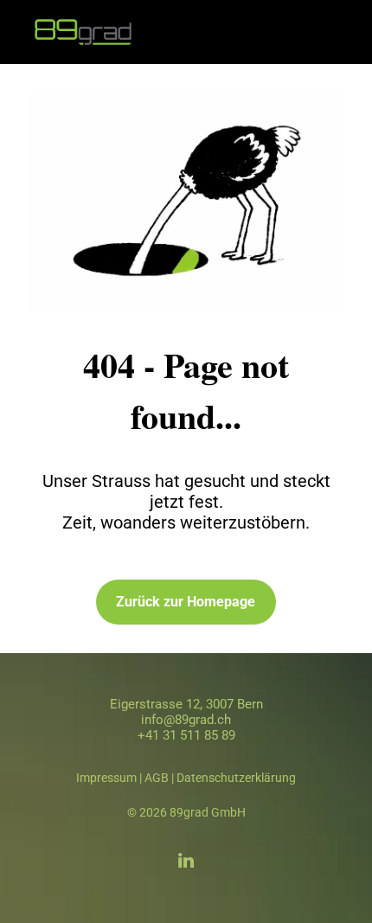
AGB (156, 778)
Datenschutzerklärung (236, 778)
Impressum (106, 778)
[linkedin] (186, 863)
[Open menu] (337, 32)
